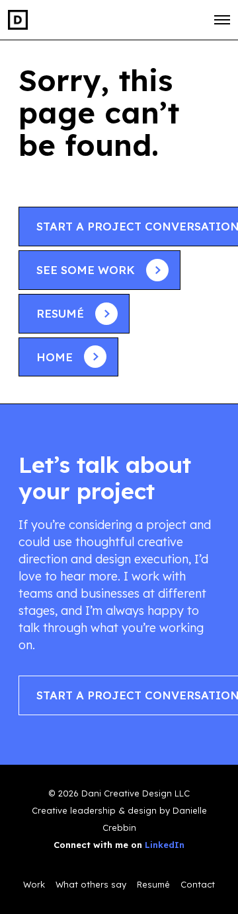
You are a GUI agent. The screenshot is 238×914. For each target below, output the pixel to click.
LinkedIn (164, 844)
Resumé (153, 884)
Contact (197, 884)
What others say (91, 884)
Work (34, 884)
